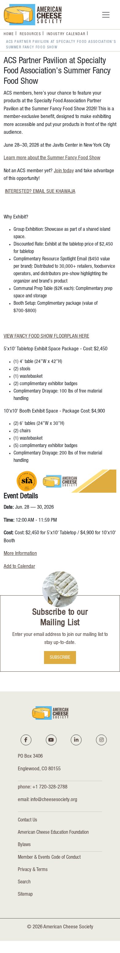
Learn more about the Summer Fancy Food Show (52, 158)
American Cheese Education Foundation (53, 832)
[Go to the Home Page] (33, 14)
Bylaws (24, 845)
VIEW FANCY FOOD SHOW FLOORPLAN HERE (46, 336)
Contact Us (27, 820)
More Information (20, 553)
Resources (30, 34)
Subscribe (60, 657)
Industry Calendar (66, 34)
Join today (64, 171)
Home (9, 34)
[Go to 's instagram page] (101, 739)
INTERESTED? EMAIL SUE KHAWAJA (40, 191)
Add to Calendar (19, 566)
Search (24, 882)
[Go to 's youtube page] (51, 739)
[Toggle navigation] (106, 15)
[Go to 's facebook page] (25, 739)
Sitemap (25, 894)
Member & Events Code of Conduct (49, 857)
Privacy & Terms (33, 870)
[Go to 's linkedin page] (76, 739)
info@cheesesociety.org (53, 800)
